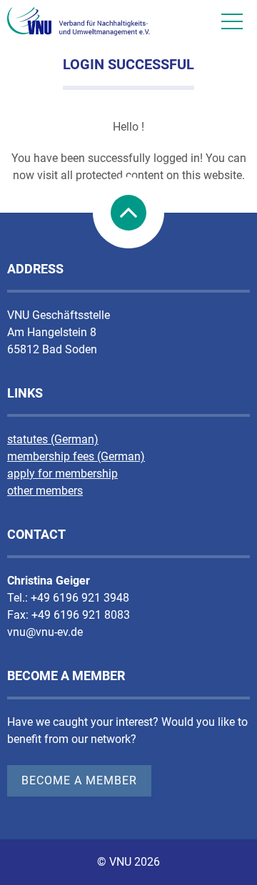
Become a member (79, 780)
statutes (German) (53, 439)
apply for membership (62, 473)
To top (128, 213)
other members (45, 490)
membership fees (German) (76, 456)
